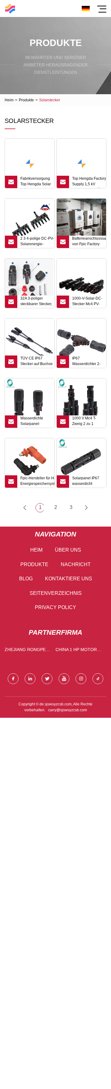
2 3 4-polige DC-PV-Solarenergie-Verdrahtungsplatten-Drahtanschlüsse (37, 242)
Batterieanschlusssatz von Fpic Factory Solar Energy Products (89, 242)
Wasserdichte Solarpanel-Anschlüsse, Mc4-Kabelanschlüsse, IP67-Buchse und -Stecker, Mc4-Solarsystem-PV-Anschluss (35, 422)
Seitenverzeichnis (56, 593)
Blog (26, 578)
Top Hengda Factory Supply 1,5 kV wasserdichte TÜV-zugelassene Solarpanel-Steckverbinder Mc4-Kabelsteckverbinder (89, 182)
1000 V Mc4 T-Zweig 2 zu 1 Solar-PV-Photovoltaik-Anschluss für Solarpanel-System (84, 422)
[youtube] (64, 678)
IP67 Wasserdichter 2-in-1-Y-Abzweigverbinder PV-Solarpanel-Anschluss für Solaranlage (87, 362)
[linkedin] (30, 678)
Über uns (68, 550)
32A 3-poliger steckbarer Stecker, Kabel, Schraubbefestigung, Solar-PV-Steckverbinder (37, 302)
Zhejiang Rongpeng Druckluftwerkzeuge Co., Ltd (28, 651)
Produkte (26, 100)
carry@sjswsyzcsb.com (67, 710)
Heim (9, 100)
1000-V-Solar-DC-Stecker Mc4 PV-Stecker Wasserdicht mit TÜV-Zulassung (87, 302)
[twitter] (47, 678)
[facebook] (13, 678)
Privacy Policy (55, 607)
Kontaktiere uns (68, 578)
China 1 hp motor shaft (76, 651)
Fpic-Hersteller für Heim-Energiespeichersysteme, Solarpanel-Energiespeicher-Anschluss (37, 482)
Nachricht (76, 564)
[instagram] (81, 678)
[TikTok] (97, 678)
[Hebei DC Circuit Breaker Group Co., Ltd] (10, 8)
